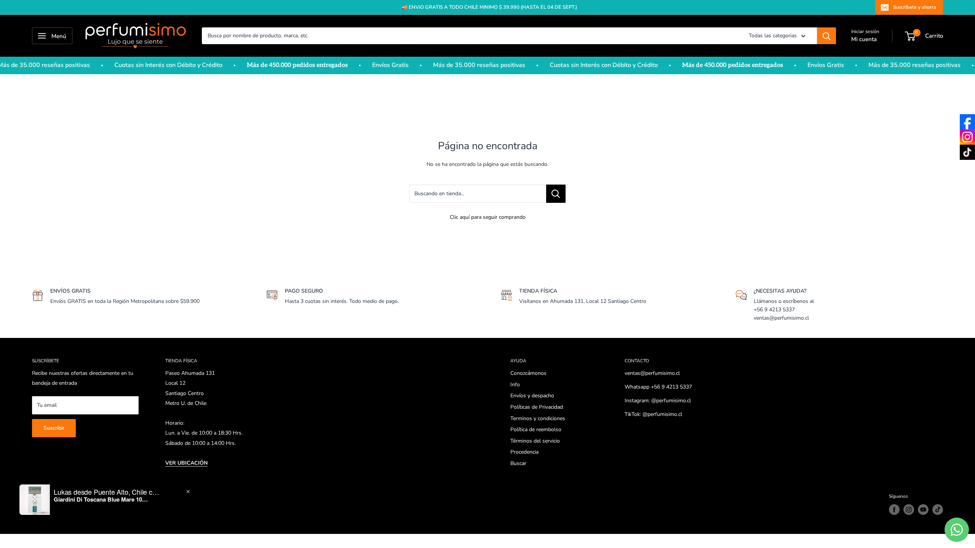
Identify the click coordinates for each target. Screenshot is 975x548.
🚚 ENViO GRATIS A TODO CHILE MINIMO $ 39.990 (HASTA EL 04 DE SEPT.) (489, 7)
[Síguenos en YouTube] (923, 509)
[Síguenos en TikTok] (937, 509)
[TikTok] (967, 152)
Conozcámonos (528, 373)
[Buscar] (826, 35)
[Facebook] (967, 121)
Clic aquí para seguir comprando (488, 217)
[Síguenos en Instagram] (908, 509)
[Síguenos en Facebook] (894, 509)
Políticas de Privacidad (536, 407)
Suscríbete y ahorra (914, 7)
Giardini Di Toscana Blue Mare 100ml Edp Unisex (101, 499)
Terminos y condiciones (537, 418)
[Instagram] (967, 137)
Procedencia (524, 452)
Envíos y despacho (532, 395)
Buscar (518, 463)
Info (515, 384)
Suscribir (53, 428)
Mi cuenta (864, 39)
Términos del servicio (535, 440)
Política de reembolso (535, 429)
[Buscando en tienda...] (556, 194)
